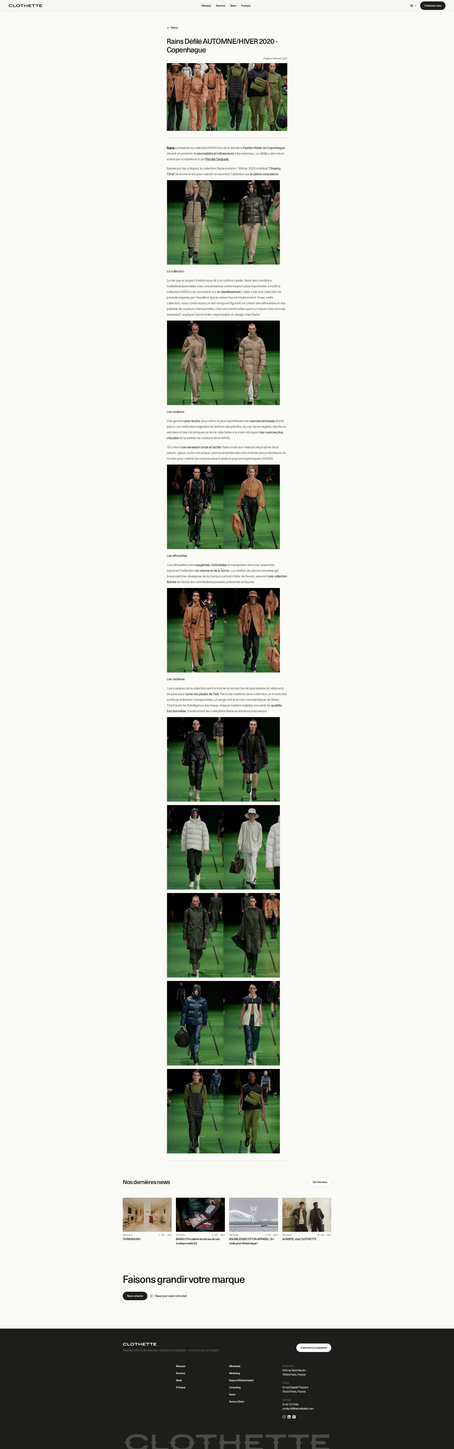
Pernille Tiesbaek (217, 159)
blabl (168, 1295)
